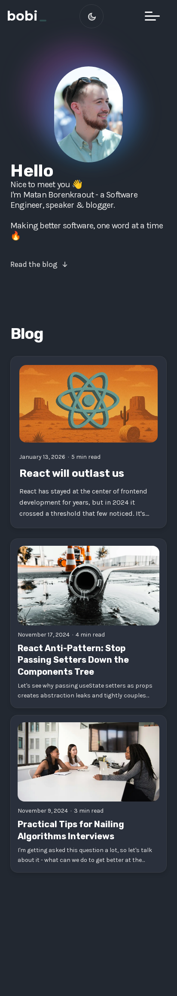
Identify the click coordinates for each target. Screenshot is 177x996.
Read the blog (34, 264)
